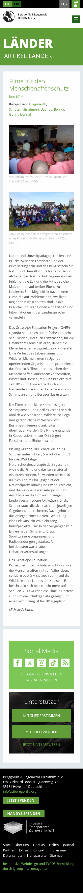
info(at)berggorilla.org (19, 791)
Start (6, 845)
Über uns (22, 845)
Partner (9, 850)
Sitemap (56, 855)
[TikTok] (53, 663)
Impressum (57, 850)
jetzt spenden (76, 4)
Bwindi (59, 109)
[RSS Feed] (65, 663)
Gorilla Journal (20, 114)
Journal (68, 845)
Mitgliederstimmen (41, 715)
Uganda (46, 109)
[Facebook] (17, 663)
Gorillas (39, 845)
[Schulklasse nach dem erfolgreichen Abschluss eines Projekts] (41, 211)
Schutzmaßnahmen (24, 109)
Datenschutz (12, 855)
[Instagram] (41, 663)
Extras (23, 850)
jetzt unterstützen (41, 744)
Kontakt (39, 850)
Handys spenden (23, 813)
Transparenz (36, 855)
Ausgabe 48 (37, 104)
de (7, 3)
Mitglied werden (41, 731)
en (16, 3)
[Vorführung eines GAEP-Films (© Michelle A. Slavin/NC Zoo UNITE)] (41, 149)
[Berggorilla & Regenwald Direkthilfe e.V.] (25, 16)
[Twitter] (29, 663)
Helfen (54, 845)
